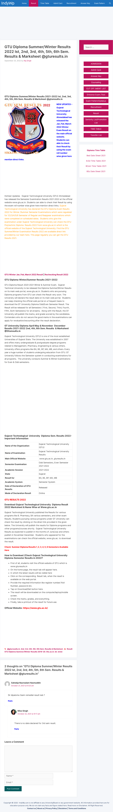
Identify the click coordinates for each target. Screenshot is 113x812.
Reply (10, 701)
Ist (56, 652)
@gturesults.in (13, 649)
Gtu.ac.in (50, 652)
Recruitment (71, 3)
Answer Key (85, 3)
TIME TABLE (96, 129)
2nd (22, 649)
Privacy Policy (51, 808)
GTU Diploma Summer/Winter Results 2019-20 (25, 652)
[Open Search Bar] (110, 3)
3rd (26, 649)
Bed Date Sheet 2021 (96, 155)
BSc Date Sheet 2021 (96, 171)
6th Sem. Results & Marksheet (50, 649)
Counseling (96, 82)
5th (34, 649)
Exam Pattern (99, 3)
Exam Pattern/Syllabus (96, 101)
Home (24, 3)
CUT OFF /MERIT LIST (96, 88)
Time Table (44, 3)
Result (33, 3)
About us (40, 808)
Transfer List (96, 135)
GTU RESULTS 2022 (15, 499)
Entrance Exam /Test (96, 95)
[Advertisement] (56, 22)
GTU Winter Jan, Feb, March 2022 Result (24, 274)
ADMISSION (96, 64)
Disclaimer (62, 808)
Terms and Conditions (77, 808)
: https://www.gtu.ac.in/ (35, 608)
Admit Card (58, 3)
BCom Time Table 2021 (96, 166)
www (60, 652)
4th (30, 649)
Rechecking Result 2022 (56, 274)
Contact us (31, 808)
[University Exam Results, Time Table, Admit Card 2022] (8, 3)
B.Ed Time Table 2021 (96, 161)
